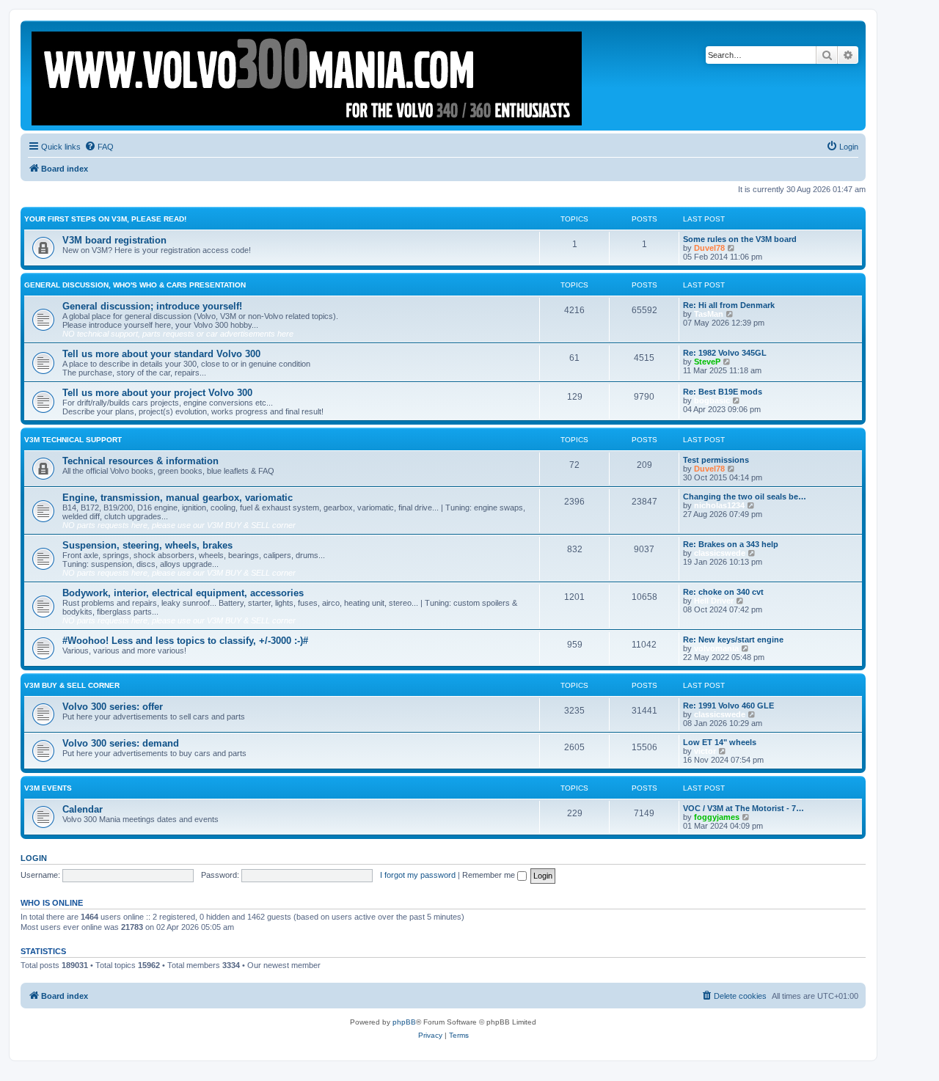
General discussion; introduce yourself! (152, 306)
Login (34, 858)
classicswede (719, 553)
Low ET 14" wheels (719, 742)
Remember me (489, 875)
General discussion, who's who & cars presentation (135, 285)
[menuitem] (99, 146)
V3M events (48, 788)
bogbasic (712, 400)
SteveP (707, 361)
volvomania (716, 648)
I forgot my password (418, 875)
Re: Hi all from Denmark (729, 305)
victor (705, 751)
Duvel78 (709, 247)
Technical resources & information (140, 460)
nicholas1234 (719, 505)
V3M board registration (114, 240)
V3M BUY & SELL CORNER (72, 685)
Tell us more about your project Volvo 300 (157, 392)
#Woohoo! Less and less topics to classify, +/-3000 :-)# (185, 640)
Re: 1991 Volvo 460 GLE (728, 705)
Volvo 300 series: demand (120, 743)
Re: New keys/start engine (733, 639)
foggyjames (716, 817)
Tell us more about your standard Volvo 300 (161, 353)
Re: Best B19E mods (722, 391)
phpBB (404, 1022)
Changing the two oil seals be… (744, 496)
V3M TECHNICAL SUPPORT (73, 440)
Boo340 (337, 965)
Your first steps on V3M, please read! (105, 219)
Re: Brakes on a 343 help (730, 544)
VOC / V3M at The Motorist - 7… (743, 808)
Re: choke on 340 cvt (723, 591)
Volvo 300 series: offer (112, 706)
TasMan (708, 313)
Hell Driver (714, 600)
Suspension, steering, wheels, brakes (147, 545)
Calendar (82, 809)
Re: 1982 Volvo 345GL (725, 352)
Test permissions (716, 459)
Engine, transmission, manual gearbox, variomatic (177, 497)
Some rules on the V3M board (740, 239)
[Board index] (307, 75)
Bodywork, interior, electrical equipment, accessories (183, 592)
